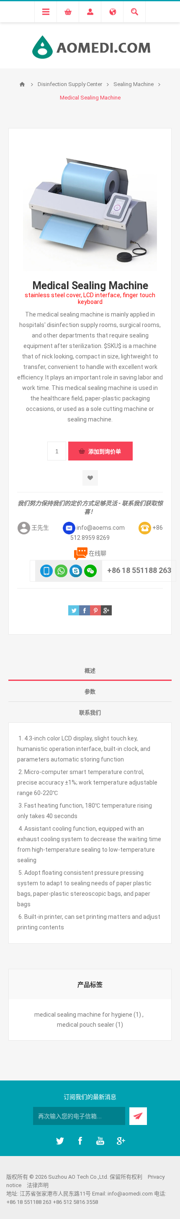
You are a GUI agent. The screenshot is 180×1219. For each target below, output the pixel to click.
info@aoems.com (101, 527)
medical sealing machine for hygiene (83, 1014)
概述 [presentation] (90, 670)
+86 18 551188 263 (139, 570)
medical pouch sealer (85, 1024)
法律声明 (38, 1185)
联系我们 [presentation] (90, 712)
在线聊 (97, 553)
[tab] (90, 670)
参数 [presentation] (90, 691)
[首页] (22, 84)
